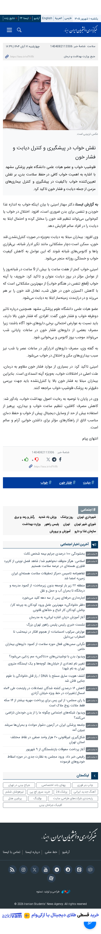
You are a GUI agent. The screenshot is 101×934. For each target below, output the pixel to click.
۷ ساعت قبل (92, 664)
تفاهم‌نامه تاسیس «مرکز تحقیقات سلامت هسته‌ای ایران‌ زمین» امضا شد (48, 576)
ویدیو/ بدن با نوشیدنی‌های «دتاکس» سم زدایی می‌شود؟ (47, 656)
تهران (66, 524)
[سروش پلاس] (67, 870)
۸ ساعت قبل (92, 700)
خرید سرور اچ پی (40, 791)
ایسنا (81, 29)
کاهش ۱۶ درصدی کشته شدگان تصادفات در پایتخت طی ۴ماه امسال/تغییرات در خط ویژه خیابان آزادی (44, 691)
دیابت (86, 483)
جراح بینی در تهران (19, 785)
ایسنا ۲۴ (24, 18)
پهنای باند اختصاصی (53, 785)
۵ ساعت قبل (92, 586)
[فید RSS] (11, 870)
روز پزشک (67, 517)
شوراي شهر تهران (85, 524)
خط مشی (51, 852)
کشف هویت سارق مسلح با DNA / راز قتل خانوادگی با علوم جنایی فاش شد (45, 679)
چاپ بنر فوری (85, 785)
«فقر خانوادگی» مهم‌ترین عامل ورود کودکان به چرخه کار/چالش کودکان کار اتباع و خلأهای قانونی (47, 608)
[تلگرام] (56, 870)
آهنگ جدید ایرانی (85, 791)
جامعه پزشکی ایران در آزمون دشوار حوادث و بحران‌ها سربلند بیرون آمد (44, 728)
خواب (44, 483)
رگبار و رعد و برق (24, 517)
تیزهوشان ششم (14, 791)
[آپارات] (50, 879)
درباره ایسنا (32, 852)
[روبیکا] (89, 870)
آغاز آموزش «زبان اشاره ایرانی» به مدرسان (57, 617)
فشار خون (65, 483)
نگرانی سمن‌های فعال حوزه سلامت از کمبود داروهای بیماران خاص (45, 647)
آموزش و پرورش (60, 531)
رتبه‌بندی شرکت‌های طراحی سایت (73, 798)
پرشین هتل (15, 798)
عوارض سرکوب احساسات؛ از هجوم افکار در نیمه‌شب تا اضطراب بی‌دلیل (49, 634)
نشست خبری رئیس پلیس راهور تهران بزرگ (55, 625)
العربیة (58, 18)
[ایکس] (34, 870)
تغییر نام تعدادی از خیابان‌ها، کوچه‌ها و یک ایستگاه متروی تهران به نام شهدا (46, 666)
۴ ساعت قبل (92, 554)
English (47, 18)
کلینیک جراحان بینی (50, 805)
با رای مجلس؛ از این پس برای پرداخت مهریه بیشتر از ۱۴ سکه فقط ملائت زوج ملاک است (44, 703)
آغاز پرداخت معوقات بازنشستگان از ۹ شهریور (55, 749)
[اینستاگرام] (23, 870)
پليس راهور (52, 524)
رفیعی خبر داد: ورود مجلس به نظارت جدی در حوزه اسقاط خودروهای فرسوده (46, 759)
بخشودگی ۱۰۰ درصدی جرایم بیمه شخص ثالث (54, 554)
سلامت (91, 46)
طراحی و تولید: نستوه (48, 892)
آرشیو (37, 18)
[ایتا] (78, 870)
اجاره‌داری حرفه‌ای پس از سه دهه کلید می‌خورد (53, 598)
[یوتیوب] (45, 870)
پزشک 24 (61, 791)
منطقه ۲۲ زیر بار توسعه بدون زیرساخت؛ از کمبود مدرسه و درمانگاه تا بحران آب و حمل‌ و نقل (47, 588)
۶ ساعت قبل (92, 625)
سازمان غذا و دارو (85, 531)
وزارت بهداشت (31, 524)
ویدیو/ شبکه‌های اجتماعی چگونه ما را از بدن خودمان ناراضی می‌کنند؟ (45, 715)
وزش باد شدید (47, 517)
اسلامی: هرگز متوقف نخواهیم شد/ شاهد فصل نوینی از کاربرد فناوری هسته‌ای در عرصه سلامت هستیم (44, 564)
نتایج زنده (9, 18)
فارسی (68, 18)
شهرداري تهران (86, 517)
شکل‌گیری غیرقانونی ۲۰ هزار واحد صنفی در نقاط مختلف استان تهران (48, 740)
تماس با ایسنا (11, 852)
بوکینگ (38, 798)
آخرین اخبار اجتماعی (74, 544)
